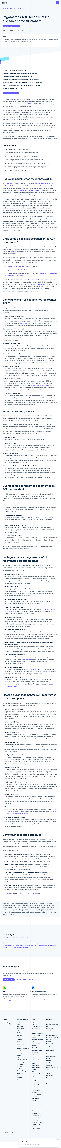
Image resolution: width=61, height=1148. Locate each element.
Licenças (48, 1041)
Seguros (34, 1069)
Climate (19, 1037)
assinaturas (13, 208)
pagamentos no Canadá (15, 266)
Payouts (19, 1066)
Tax (18, 1075)
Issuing (19, 1055)
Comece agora (8, 979)
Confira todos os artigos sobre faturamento (15, 937)
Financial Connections (23, 1048)
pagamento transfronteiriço (39, 284)
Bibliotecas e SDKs (37, 1122)
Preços (19, 1022)
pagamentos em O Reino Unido (17, 270)
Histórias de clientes (52, 1024)
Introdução (6, 68)
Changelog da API (36, 1120)
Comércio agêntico (37, 1026)
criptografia (27, 659)
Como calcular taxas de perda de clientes (16, 947)
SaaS (33, 1054)
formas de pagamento (20, 824)
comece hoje (30, 894)
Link (18, 1057)
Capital (19, 1033)
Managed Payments (22, 1059)
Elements (19, 1046)
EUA (11, 186)
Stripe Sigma (20, 1073)
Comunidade (49, 1028)
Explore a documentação (39, 999)
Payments (20, 1064)
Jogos (33, 1063)
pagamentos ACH (11, 184)
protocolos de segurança (31, 657)
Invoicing (19, 1053)
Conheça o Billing (8, 1001)
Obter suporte (50, 1075)
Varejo (33, 1086)
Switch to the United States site (29, 1144)
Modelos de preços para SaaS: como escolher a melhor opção (22, 943)
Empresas (34, 1022)
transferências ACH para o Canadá (27, 280)
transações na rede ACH (21, 104)
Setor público (35, 1084)
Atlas (18, 1024)
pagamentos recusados (41, 385)
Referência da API (36, 1115)
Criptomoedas (21, 1042)
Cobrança (17, 8)
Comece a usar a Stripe (10, 26)
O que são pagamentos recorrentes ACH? (15, 71)
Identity (19, 1051)
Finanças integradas (37, 1033)
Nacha (15, 251)
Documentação (36, 1113)
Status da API (35, 1118)
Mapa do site (49, 1043)
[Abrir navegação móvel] (57, 2)
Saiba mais (6, 44)
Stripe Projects (36, 1124)
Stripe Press (49, 1065)
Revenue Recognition (23, 1071)
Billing (18, 1030)
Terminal (19, 1077)
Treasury (19, 1080)
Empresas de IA (36, 1057)
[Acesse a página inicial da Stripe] (4, 1019)
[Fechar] (58, 1140)
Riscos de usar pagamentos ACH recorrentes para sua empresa (21, 85)
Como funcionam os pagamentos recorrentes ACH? (18, 76)
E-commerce (35, 1031)
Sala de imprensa (51, 1063)
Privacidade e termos (52, 1035)
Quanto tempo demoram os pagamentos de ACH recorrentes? (21, 79)
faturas (33, 669)
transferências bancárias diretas (28, 190)
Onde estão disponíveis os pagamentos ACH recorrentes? (20, 73)
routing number (24, 323)
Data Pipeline (20, 1044)
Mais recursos (7, 8)
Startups (34, 1024)
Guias (47, 1022)
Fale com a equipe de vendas (24, 979)
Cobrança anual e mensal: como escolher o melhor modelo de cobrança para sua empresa (30, 945)
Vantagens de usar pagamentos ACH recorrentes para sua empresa (22, 82)
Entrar (48, 1084)
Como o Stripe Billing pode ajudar (12, 88)
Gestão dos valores (37, 1050)
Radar (18, 1068)
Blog (47, 1026)
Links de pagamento (22, 1062)
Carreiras (48, 1060)
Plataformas (35, 1052)
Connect (19, 1039)
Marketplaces (35, 1048)
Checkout (20, 1035)
